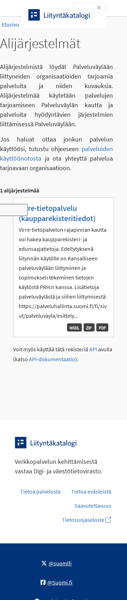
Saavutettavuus (92, 505)
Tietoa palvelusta (40, 491)
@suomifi (60, 563)
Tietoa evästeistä (91, 491)
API (93, 349)
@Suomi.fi (59, 582)
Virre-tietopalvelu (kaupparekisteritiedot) (57, 213)
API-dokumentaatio (52, 359)
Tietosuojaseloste (83, 519)
